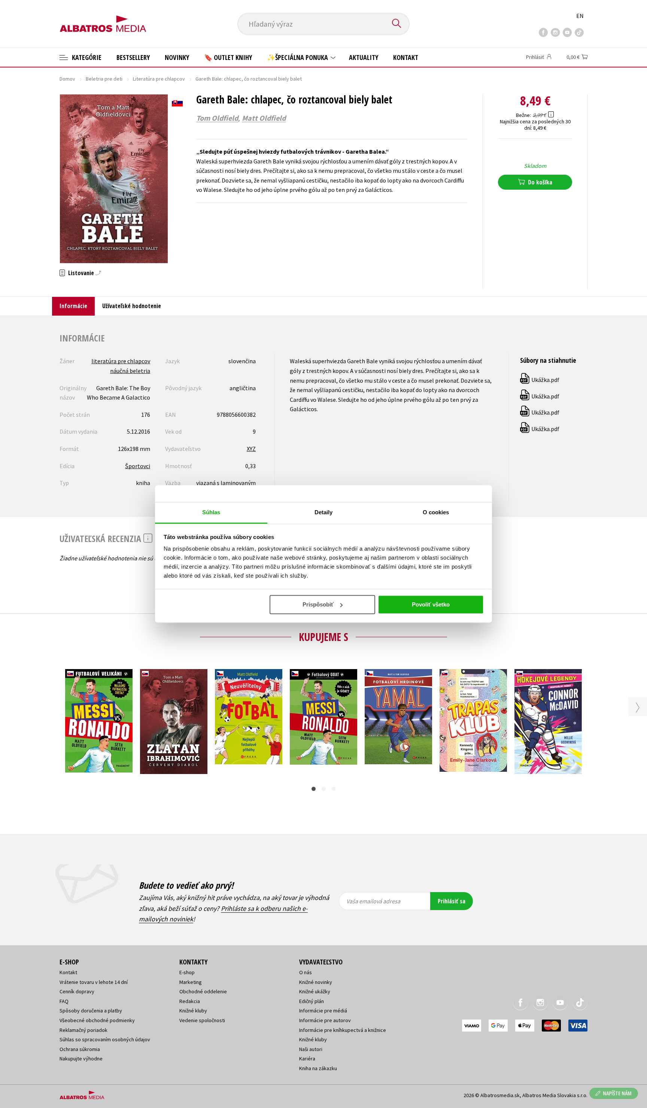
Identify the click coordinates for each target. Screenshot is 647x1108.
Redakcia (189, 1001)
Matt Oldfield (264, 118)
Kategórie (85, 57)
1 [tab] (314, 789)
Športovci (137, 466)
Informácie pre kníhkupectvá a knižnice (342, 1030)
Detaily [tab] (324, 512)
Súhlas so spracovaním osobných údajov (105, 1039)
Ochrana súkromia (80, 1049)
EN (580, 15)
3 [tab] (334, 789)
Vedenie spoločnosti (202, 1020)
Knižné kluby (193, 1010)
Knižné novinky (315, 982)
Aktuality (363, 57)
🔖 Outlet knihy (228, 57)
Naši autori (310, 1049)
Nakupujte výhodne (81, 1058)
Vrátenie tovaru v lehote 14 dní (94, 982)
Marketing (190, 982)
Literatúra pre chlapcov (159, 78)
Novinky (177, 57)
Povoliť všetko (431, 604)
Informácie (73, 306)
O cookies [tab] (436, 512)
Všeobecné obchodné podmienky (97, 1020)
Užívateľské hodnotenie (131, 306)
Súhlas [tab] (211, 512)
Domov (67, 78)
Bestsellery (133, 57)
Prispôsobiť (318, 604)
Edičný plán (311, 1001)
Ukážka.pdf (540, 379)
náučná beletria (130, 370)
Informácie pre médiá (323, 1010)
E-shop (187, 972)
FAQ (64, 1001)
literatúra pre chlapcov (120, 361)
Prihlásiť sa (451, 901)
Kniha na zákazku (318, 1068)
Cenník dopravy (77, 991)
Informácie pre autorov (325, 1020)
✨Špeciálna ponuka (298, 57)
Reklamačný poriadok (83, 1030)
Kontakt (405, 57)
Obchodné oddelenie (203, 991)
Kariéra (307, 1058)
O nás (305, 972)
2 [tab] (324, 789)
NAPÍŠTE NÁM (617, 1093)
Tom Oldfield (217, 118)
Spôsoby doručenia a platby (91, 1010)
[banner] (103, 17)
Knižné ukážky (314, 991)
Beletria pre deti (104, 78)
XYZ (251, 448)
